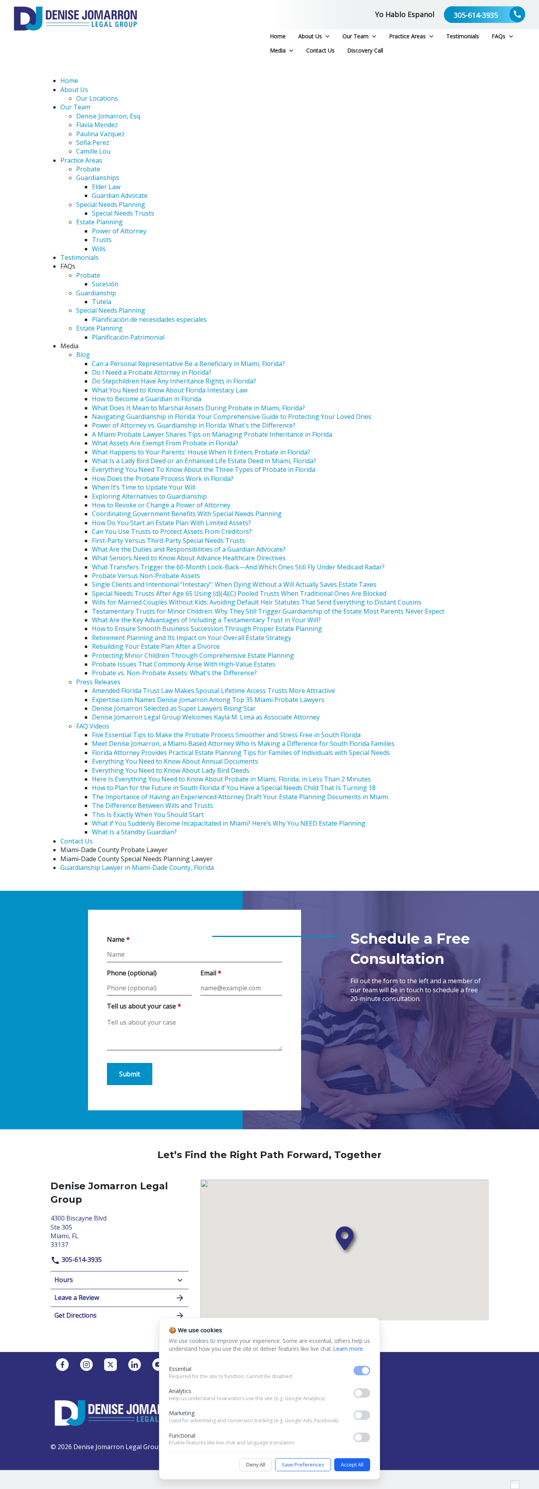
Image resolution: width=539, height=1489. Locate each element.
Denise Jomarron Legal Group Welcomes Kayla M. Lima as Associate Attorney (206, 717)
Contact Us (76, 841)
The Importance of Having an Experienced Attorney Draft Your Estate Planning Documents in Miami (240, 796)
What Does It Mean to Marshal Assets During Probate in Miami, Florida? (198, 408)
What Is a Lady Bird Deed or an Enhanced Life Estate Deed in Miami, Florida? (204, 460)
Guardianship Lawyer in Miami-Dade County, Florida (137, 867)
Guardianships (97, 177)
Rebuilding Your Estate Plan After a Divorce (156, 646)
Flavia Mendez (97, 124)
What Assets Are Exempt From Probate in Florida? (165, 443)
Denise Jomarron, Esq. (108, 116)
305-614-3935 (81, 1259)
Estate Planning (99, 222)
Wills (99, 248)
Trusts (102, 239)
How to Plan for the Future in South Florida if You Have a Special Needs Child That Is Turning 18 (234, 787)
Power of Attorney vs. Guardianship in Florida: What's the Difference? (194, 425)
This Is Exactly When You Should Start (148, 814)
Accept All (352, 1464)
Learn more (348, 1348)
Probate (88, 169)
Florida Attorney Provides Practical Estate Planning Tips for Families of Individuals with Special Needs (241, 752)
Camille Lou (93, 151)
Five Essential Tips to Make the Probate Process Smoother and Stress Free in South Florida (226, 734)
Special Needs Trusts (123, 213)
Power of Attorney (119, 231)
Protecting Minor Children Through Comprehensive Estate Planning (193, 655)
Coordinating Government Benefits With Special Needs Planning (187, 513)
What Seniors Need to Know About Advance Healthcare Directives (189, 558)
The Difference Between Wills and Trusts (152, 805)
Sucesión (105, 284)
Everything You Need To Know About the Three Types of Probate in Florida (203, 469)
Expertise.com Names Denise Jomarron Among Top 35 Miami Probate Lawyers (208, 699)
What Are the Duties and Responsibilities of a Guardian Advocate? (189, 549)
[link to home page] (75, 28)
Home (69, 80)
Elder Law (106, 186)
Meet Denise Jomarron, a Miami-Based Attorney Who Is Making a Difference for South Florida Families (243, 743)
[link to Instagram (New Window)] (86, 1364)
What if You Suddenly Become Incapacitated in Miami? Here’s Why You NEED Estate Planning (228, 823)
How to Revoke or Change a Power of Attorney (161, 505)
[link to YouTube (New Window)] (158, 1364)
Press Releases (98, 682)
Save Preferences (303, 1464)
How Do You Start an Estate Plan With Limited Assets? (171, 522)
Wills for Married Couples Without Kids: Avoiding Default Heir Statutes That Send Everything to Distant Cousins (256, 602)
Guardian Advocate (120, 195)
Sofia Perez (92, 142)
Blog (83, 354)
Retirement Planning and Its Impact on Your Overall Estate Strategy (191, 637)
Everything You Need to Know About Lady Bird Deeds (170, 770)
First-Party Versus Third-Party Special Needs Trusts (168, 540)
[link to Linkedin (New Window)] (134, 1364)
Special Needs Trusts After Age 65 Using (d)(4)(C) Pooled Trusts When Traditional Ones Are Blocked (239, 593)
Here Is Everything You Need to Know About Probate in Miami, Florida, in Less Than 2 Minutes (231, 779)
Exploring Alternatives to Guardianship (149, 496)
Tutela (101, 301)
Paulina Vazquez (100, 134)
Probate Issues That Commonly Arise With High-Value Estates (183, 664)
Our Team (75, 107)
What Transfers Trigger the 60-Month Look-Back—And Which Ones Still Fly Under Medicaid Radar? (238, 567)
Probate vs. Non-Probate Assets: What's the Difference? (174, 672)
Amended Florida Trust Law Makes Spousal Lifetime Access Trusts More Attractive (213, 690)
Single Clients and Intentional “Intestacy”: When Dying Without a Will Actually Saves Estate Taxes (234, 584)
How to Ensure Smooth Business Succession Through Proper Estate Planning (207, 628)
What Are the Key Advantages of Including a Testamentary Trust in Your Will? (206, 620)
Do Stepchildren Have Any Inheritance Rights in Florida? (174, 381)
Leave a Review (76, 1297)
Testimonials (79, 257)
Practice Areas (81, 160)
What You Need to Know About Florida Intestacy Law (169, 390)
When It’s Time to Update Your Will (143, 487)
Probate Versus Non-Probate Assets (146, 575)
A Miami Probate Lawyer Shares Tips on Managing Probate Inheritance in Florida (212, 434)
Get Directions (75, 1315)
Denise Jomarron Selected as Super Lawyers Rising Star (174, 708)
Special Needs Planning (110, 204)
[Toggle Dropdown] (327, 36)
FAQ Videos (92, 726)
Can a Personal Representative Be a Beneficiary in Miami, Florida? (188, 363)
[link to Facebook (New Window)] (62, 1364)
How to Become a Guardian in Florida (146, 398)
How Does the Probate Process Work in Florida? (163, 478)
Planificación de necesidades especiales (149, 319)
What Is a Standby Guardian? (134, 832)
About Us (74, 89)
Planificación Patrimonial (128, 337)
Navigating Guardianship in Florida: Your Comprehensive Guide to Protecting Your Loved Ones (231, 416)
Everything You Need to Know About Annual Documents (175, 761)
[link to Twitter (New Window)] (110, 1364)
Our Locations (97, 98)
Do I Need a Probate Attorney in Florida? (151, 372)
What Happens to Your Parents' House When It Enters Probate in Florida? (201, 452)
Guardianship (96, 293)
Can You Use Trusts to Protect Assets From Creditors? (172, 531)
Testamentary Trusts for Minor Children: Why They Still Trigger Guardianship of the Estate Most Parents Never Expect (268, 611)
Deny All (255, 1464)
